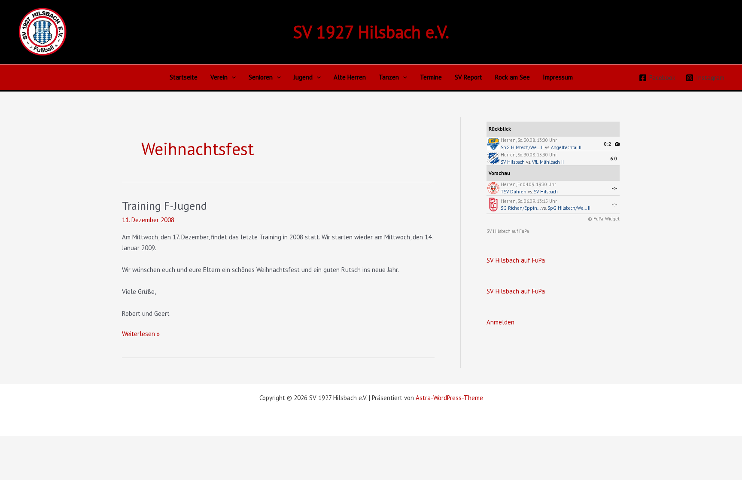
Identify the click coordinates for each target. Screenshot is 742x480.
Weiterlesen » (141, 334)
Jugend (303, 77)
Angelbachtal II (566, 147)
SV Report (468, 77)
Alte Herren (350, 77)
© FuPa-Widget (604, 219)
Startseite (184, 77)
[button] (232, 77)
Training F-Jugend (164, 206)
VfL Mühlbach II (548, 162)
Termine (431, 77)
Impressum (558, 77)
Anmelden (500, 322)
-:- (614, 188)
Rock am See (512, 77)
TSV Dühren (513, 192)
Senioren (261, 77)
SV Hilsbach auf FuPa (508, 231)
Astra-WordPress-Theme (449, 398)
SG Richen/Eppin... (520, 208)
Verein (219, 77)
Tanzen (389, 77)
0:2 (607, 144)
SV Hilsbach (513, 162)
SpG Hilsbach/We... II (522, 147)
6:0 (613, 159)
